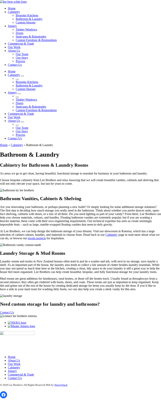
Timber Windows (26, 29)
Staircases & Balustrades (31, 36)
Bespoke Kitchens (27, 15)
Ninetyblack (61, 384)
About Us (14, 50)
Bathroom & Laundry (29, 19)
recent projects (37, 238)
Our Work (14, 47)
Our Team (22, 54)
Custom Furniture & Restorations (36, 40)
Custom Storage (26, 22)
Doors (19, 33)
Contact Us (15, 64)
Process (20, 61)
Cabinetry (14, 12)
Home (12, 8)
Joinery (12, 26)
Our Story (22, 57)
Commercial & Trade (21, 43)
